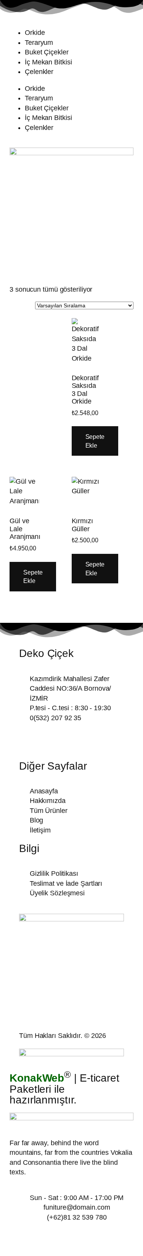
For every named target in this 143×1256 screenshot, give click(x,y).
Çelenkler (39, 72)
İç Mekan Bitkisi (48, 62)
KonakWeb (37, 1078)
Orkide (35, 32)
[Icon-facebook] (28, 740)
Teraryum (39, 42)
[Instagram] (49, 740)
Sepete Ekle (94, 441)
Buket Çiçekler (47, 52)
